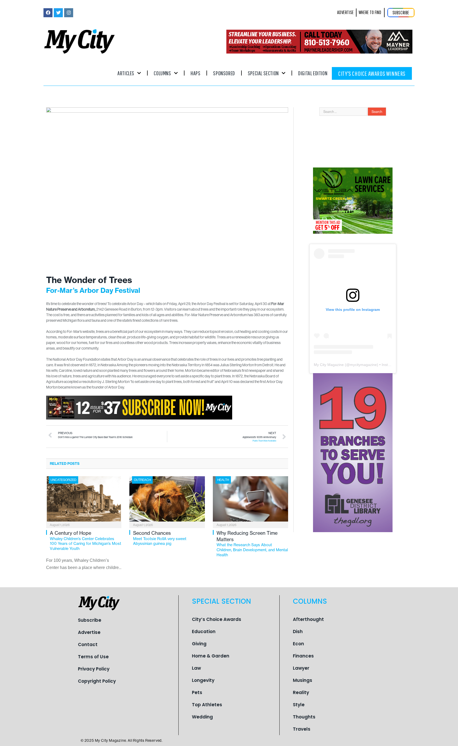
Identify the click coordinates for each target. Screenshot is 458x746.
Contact (88, 644)
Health (223, 480)
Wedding (202, 717)
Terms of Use (93, 657)
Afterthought (308, 619)
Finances (303, 656)
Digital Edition (312, 73)
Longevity (203, 680)
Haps (195, 73)
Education (203, 631)
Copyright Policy (97, 681)
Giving (199, 644)
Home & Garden (210, 656)
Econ (298, 644)
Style (299, 704)
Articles (125, 73)
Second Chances (159, 538)
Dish (298, 631)
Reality (301, 692)
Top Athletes (207, 704)
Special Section (263, 73)
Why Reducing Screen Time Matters (252, 543)
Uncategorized (63, 480)
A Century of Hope (85, 540)
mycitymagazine (363, 365)
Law (196, 668)
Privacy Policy (93, 669)
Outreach (142, 480)
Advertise (89, 632)
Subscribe (89, 620)
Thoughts (304, 717)
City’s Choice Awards (216, 619)
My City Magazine (329, 365)
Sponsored (224, 73)
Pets (197, 692)
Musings (302, 680)
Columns (162, 73)
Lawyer (301, 668)
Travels (301, 729)
